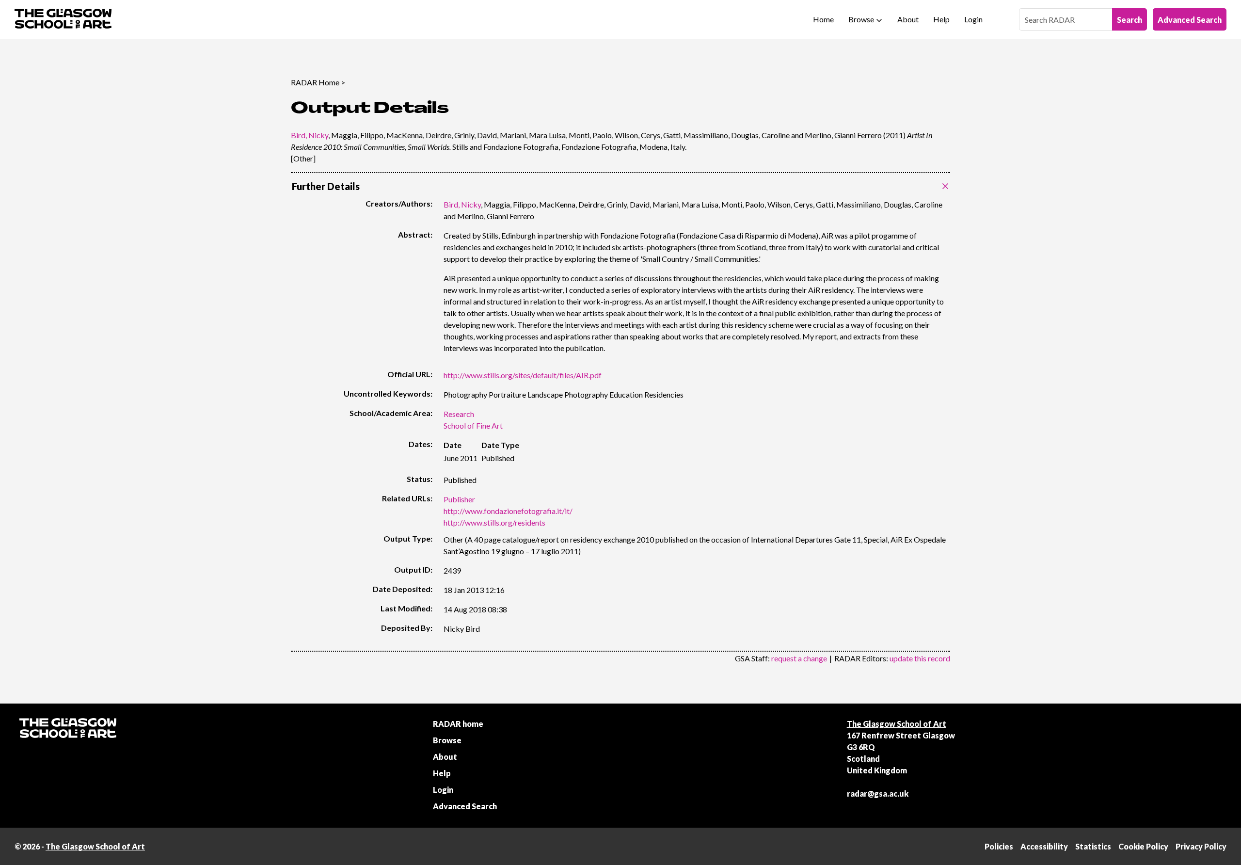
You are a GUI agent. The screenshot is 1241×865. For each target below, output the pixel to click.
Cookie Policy (1143, 846)
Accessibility (1044, 846)
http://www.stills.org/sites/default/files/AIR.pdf (523, 375)
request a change (799, 658)
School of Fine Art (473, 425)
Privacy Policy (1201, 846)
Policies (999, 846)
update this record (920, 658)
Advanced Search (1190, 19)
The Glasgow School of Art (896, 723)
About (908, 19)
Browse (861, 19)
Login (973, 19)
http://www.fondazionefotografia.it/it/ (508, 510)
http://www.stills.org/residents (494, 522)
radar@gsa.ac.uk (877, 793)
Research (459, 413)
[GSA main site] (63, 19)
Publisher (459, 499)
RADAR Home (315, 82)
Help (941, 19)
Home (823, 19)
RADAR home (458, 723)
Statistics (1093, 846)
